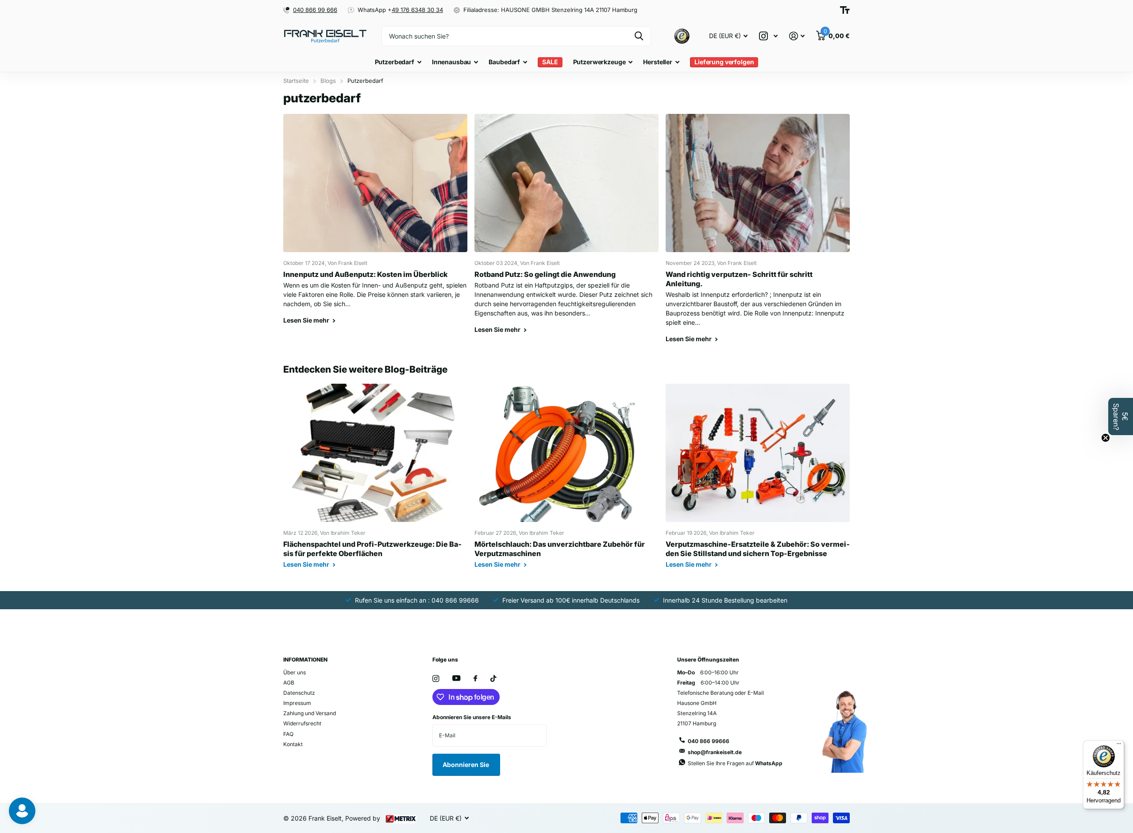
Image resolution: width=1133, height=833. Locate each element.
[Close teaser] (1105, 437)
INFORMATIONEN (305, 659)
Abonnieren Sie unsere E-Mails (471, 717)
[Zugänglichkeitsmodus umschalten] (845, 10)
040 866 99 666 (315, 9)
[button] (1120, 416)
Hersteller (657, 62)
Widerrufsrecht (302, 723)
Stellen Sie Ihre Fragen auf (735, 763)
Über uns (294, 672)
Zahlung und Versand (309, 713)
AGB (288, 682)
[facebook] (475, 679)
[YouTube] (456, 678)
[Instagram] (435, 678)
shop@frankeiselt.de (715, 752)
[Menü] (1119, 745)
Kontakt (293, 744)
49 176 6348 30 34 (417, 9)
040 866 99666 (708, 741)
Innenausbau (451, 62)
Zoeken (639, 36)
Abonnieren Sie (466, 764)
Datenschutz (299, 692)
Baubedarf (504, 62)
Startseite (296, 80)
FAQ (288, 734)
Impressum (297, 703)
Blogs (328, 80)
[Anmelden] (797, 36)
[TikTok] (493, 678)
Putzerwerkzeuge (599, 62)
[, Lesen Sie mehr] (768, 36)
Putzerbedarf (394, 62)
